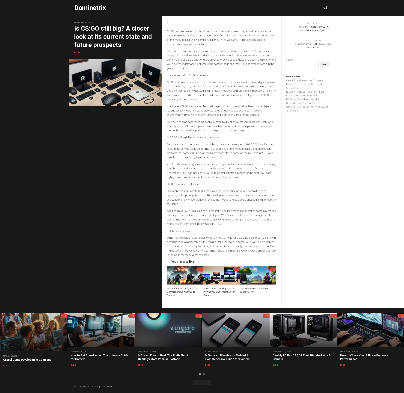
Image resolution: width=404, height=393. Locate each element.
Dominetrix (90, 8)
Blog (77, 52)
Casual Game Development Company (304, 80)
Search (289, 60)
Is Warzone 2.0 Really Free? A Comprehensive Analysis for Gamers (182, 292)
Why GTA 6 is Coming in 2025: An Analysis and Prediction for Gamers (219, 292)
